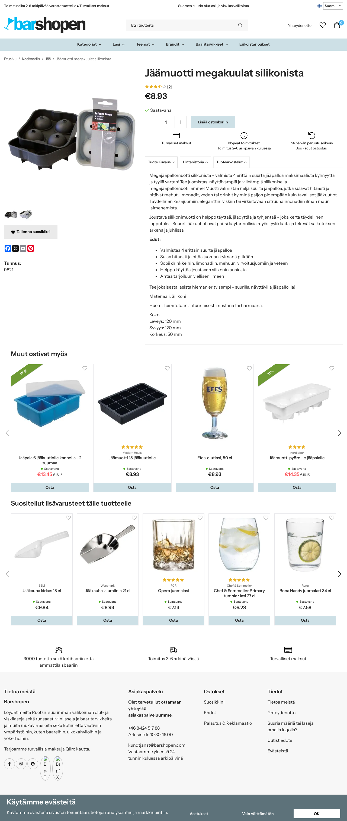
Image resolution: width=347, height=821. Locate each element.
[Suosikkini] (323, 25)
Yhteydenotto (299, 25)
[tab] (162, 162)
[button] (50, 487)
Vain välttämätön (258, 813)
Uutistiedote (280, 740)
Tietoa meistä (281, 702)
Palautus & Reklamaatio (228, 723)
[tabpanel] (244, 256)
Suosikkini (214, 702)
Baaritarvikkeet (209, 44)
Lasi (116, 44)
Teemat (143, 44)
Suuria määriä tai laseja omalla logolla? (291, 726)
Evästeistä (278, 750)
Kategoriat (87, 44)
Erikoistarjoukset (254, 44)
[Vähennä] (151, 122)
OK (317, 813)
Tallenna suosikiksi (32, 231)
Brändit (172, 44)
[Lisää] (181, 122)
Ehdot (210, 712)
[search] (240, 25)
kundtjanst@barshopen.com (156, 745)
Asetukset (199, 813)
